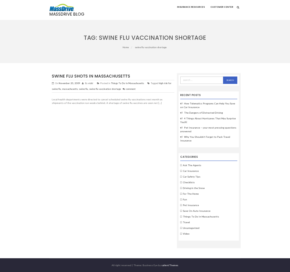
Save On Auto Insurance (197, 210)
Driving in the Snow (194, 188)
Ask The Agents (192, 165)
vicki (90, 83)
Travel (186, 222)
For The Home (191, 193)
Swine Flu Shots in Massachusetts (91, 76)
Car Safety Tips (192, 176)
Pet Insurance (191, 205)
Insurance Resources (191, 7)
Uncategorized (191, 228)
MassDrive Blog (66, 14)
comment (131, 89)
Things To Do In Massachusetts (127, 83)
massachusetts (70, 89)
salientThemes (169, 265)
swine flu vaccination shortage (105, 89)
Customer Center (221, 7)
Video (186, 233)
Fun (185, 199)
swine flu (83, 89)
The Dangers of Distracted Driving (203, 112)
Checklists (189, 182)
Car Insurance (191, 170)
